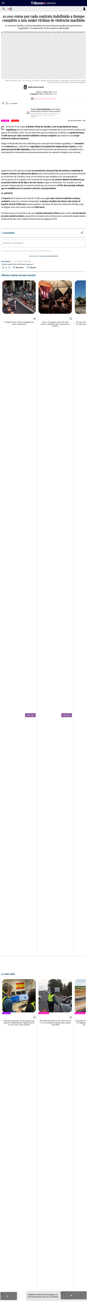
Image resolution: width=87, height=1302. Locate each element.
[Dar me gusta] (3, 267)
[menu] (3, 3)
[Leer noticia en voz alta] (32, 98)
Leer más (30, 715)
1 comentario (13, 103)
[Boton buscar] (4, 9)
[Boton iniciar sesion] (84, 9)
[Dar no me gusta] (9, 267)
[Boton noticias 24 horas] (10, 9)
